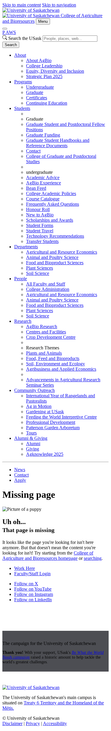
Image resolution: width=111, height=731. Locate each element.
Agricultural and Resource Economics (61, 252)
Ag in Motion (39, 406)
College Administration (47, 289)
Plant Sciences (39, 267)
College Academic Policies (51, 193)
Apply (20, 480)
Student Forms (39, 225)
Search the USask (24, 38)
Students (22, 108)
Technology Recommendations (55, 236)
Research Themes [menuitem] (42, 347)
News (19, 469)
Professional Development (50, 422)
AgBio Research (41, 326)
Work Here (24, 568)
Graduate (34, 92)
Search (11, 45)
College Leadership (44, 65)
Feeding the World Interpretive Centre (61, 416)
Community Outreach (34, 390)
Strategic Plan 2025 (44, 76)
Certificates (36, 97)
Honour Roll (38, 209)
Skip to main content (21, 4)
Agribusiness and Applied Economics (61, 369)
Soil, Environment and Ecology (55, 363)
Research (22, 321)
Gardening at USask (45, 411)
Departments (26, 246)
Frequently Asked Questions (52, 204)
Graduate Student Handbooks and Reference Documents (57, 143)
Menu (43, 21)
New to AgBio (40, 214)
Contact (33, 150)
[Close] (4, 29)
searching (93, 558)
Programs (23, 81)
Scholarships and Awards (49, 220)
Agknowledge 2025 (44, 454)
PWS (9, 32)
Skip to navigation (59, 4)
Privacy (33, 723)
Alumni (33, 443)
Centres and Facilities (46, 331)
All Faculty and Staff (45, 283)
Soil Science (37, 273)
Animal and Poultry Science (52, 257)
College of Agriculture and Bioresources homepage (47, 555)
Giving (32, 448)
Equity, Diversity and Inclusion (55, 71)
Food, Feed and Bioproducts (52, 358)
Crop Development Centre (50, 337)
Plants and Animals (44, 353)
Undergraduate (40, 87)
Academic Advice (42, 177)
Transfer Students (42, 241)
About (20, 55)
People (20, 278)
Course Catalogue (42, 198)
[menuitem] (61, 66)
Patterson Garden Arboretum (53, 427)
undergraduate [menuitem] (39, 172)
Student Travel (39, 230)
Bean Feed (36, 188)
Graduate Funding (43, 134)
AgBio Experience (43, 182)
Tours (31, 432)
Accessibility (55, 723)
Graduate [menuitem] (34, 118)
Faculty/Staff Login (32, 573)
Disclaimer (12, 723)
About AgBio (39, 60)
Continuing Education (46, 103)
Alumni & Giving (30, 438)
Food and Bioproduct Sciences (54, 262)
